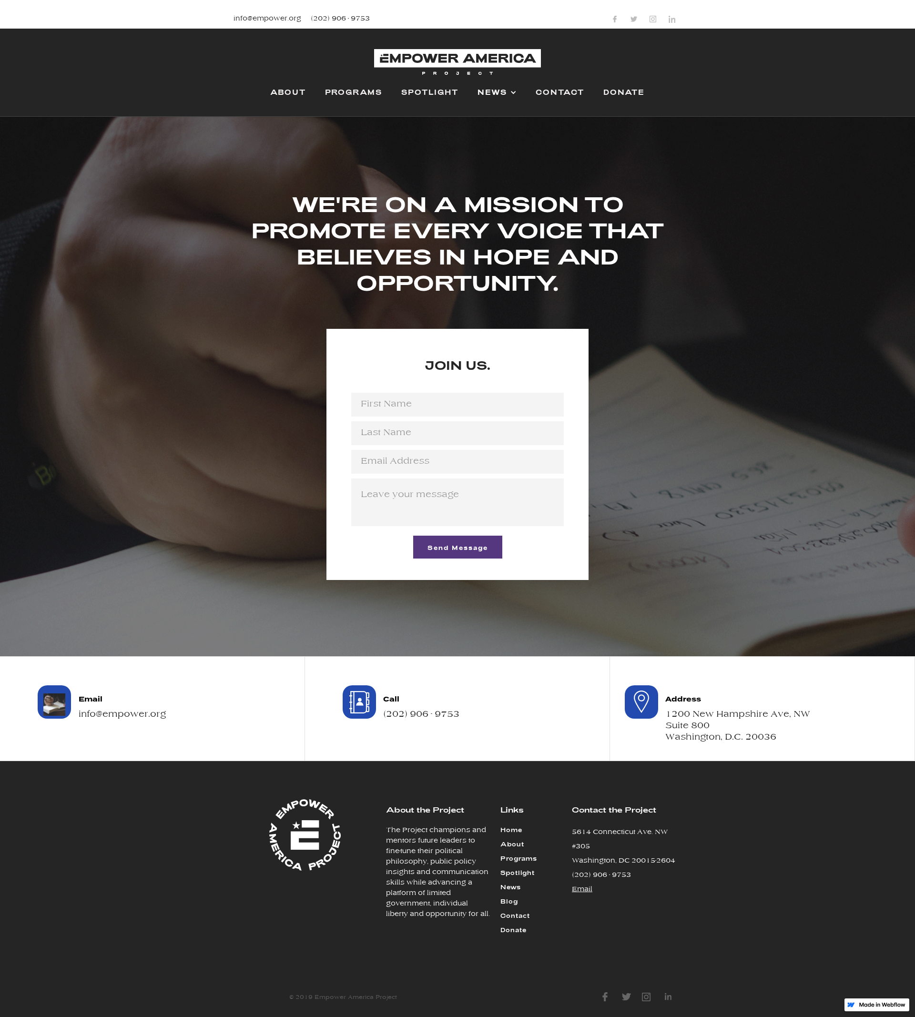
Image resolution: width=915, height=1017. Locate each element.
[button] (497, 91)
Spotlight (517, 872)
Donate (513, 929)
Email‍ (582, 889)
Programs (518, 858)
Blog (509, 901)
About (512, 844)
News (510, 887)
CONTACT (560, 92)
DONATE (624, 92)
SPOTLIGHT (429, 92)
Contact (515, 915)
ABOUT (288, 92)
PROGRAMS (353, 92)
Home (511, 829)
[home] (457, 66)
